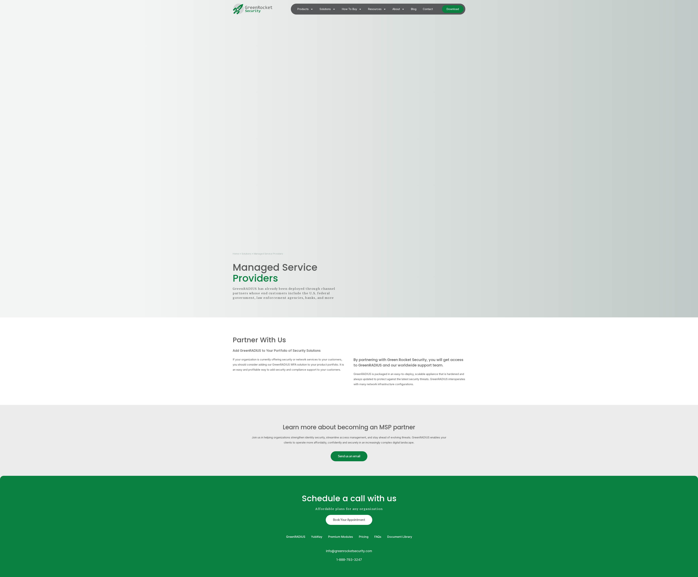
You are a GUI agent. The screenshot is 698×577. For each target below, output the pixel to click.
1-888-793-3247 (349, 560)
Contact (428, 9)
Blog (413, 9)
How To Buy (349, 9)
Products (303, 9)
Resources (375, 9)
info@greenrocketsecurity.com (349, 551)
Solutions (325, 9)
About (396, 9)
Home (236, 253)
